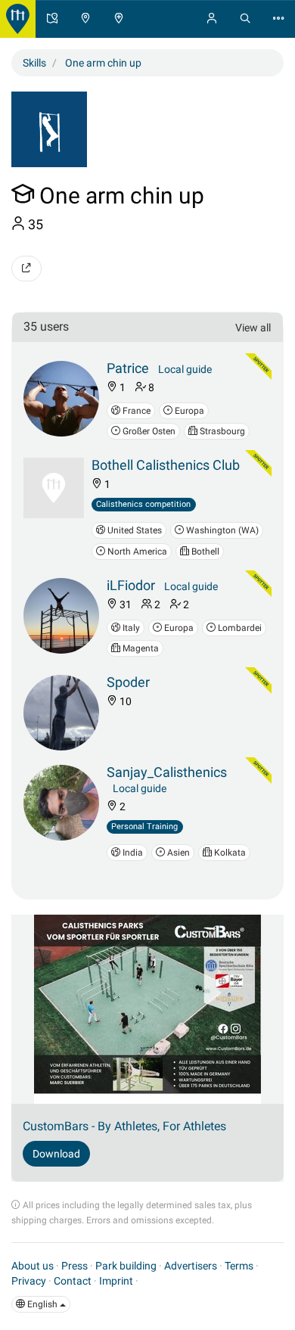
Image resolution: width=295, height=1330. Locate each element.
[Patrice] (61, 399)
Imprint (116, 1281)
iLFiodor (131, 585)
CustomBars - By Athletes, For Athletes (124, 1126)
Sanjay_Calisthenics (167, 772)
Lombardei (239, 628)
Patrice (128, 368)
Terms (239, 1266)
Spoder (128, 682)
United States (133, 530)
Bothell (204, 551)
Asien (177, 852)
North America (136, 551)
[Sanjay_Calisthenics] (61, 803)
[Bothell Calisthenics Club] (53, 488)
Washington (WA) (221, 530)
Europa (188, 411)
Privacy (28, 1281)
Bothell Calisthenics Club (166, 465)
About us (32, 1266)
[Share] (26, 268)
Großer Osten (147, 431)
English (42, 1304)
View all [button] (253, 328)
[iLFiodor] (61, 616)
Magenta (139, 648)
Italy (130, 628)
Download (56, 1154)
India (131, 852)
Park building (126, 1266)
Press (74, 1266)
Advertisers (190, 1266)
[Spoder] (61, 712)
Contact (73, 1281)
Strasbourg (221, 431)
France (135, 411)
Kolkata (229, 852)
